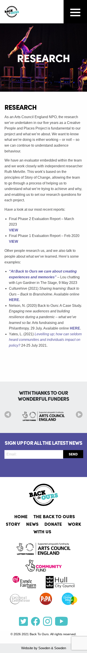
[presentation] (7, 414)
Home (21, 516)
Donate (53, 524)
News (32, 524)
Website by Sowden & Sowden (43, 648)
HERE (14, 300)
